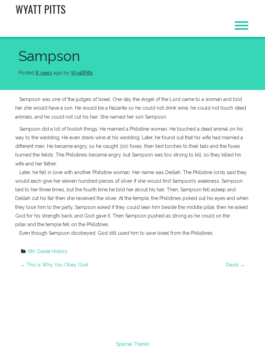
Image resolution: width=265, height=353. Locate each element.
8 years (44, 72)
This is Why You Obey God (54, 265)
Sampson (49, 56)
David (235, 265)
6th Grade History (48, 251)
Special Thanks (132, 344)
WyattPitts (82, 72)
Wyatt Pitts (41, 9)
